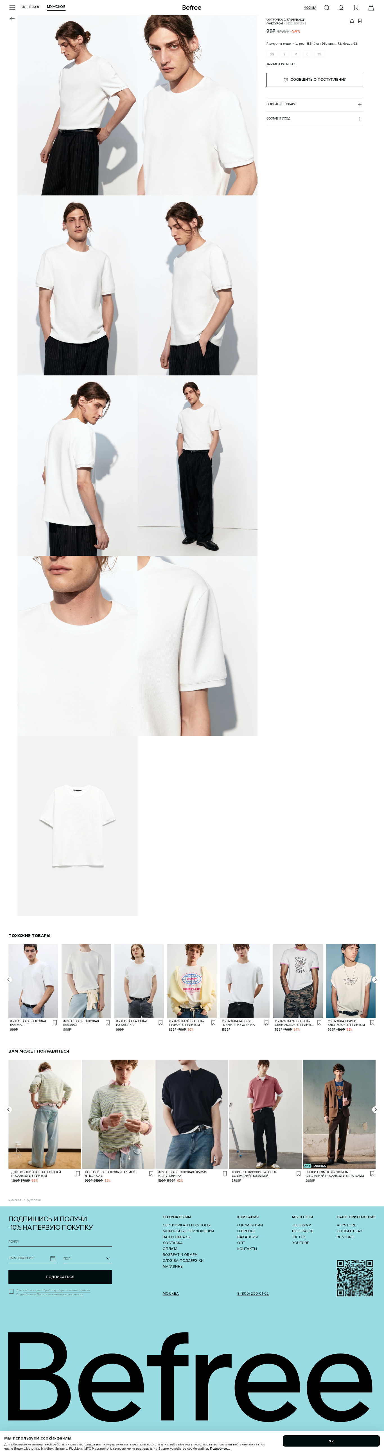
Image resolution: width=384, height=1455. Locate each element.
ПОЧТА (13, 1242)
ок (331, 1440)
